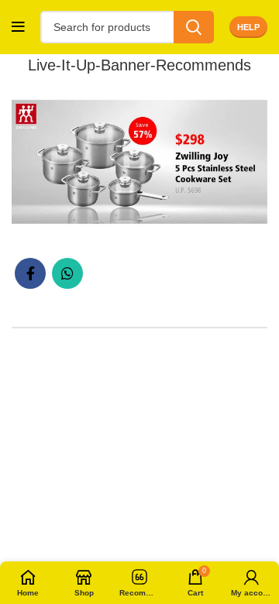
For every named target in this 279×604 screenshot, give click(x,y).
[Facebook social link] (30, 273)
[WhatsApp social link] (67, 273)
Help (248, 27)
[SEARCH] (194, 27)
